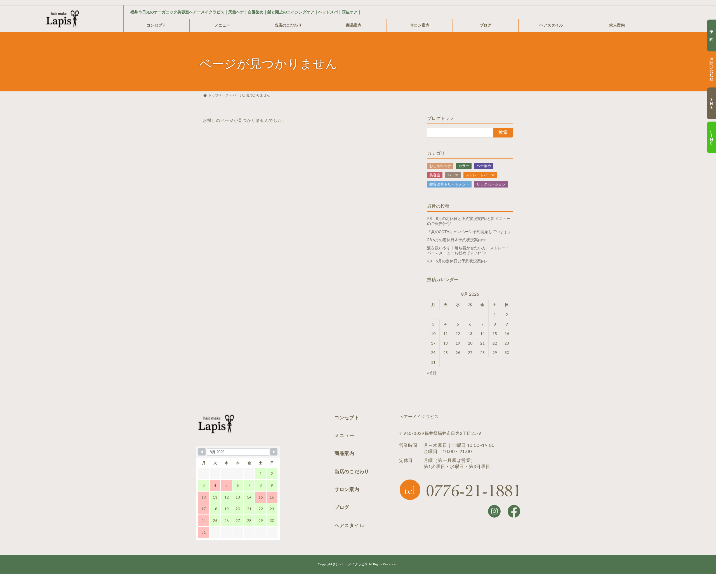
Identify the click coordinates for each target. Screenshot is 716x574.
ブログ (485, 25)
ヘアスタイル (551, 25)
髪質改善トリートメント (449, 184)
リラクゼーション (491, 184)
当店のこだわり (288, 25)
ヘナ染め (484, 165)
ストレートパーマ (480, 175)
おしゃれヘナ (440, 165)
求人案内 (617, 25)
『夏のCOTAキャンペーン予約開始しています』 (469, 231)
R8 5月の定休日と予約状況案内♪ (457, 261)
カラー (463, 165)
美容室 (434, 175)
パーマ (452, 175)
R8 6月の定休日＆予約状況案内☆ (456, 240)
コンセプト (156, 25)
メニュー (222, 25)
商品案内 (354, 25)
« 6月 (432, 372)
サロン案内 (420, 25)
